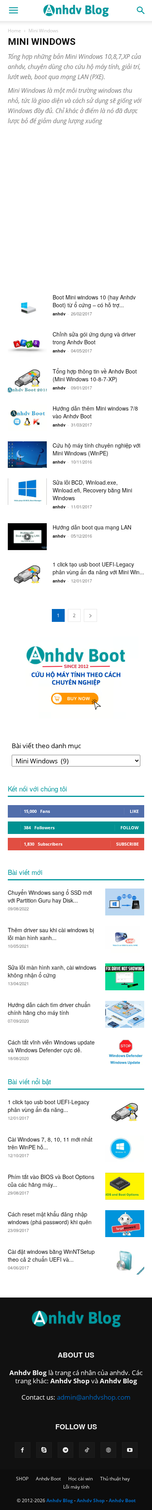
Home (14, 30)
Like (134, 811)
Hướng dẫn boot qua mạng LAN (92, 527)
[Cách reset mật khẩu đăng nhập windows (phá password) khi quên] (124, 1223)
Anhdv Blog (28, 1372)
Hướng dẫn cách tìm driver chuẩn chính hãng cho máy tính (49, 1008)
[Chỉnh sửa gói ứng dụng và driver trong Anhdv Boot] (27, 343)
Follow (129, 827)
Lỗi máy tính (76, 1486)
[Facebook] (22, 1450)
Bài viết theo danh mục (46, 746)
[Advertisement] (76, 213)
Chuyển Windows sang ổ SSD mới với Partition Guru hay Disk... (50, 896)
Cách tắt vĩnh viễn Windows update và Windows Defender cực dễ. (51, 1046)
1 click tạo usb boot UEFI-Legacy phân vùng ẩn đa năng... (48, 1105)
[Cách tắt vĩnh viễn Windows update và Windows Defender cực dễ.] (124, 1051)
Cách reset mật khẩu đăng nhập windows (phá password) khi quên (50, 1218)
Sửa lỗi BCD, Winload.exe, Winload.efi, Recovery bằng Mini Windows (92, 490)
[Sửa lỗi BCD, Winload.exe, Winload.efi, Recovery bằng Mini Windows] (27, 491)
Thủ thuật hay (115, 1478)
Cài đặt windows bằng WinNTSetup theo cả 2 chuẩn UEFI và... (51, 1255)
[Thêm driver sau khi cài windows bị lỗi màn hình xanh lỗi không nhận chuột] (124, 939)
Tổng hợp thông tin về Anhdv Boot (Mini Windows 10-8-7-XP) (95, 375)
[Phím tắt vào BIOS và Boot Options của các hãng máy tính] (124, 1186)
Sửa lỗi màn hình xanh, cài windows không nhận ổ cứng (52, 971)
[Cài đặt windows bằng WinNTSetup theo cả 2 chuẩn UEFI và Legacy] (124, 1261)
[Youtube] (130, 1450)
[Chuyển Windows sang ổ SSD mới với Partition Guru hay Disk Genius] (124, 902)
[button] (141, 10)
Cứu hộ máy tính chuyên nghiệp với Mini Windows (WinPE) (96, 449)
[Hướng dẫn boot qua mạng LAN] (27, 536)
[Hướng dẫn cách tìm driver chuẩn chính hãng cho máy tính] (124, 1014)
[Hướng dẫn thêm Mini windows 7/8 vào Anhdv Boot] (27, 417)
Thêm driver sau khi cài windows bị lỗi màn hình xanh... (51, 934)
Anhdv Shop (70, 1380)
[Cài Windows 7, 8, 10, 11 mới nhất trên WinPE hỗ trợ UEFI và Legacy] (124, 1148)
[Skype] (44, 1450)
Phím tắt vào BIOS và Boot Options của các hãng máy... (51, 1180)
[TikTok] (87, 1450)
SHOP (22, 1478)
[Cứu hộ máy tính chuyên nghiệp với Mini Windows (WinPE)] (27, 454)
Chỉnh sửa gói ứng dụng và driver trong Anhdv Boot (94, 338)
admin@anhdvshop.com (94, 1397)
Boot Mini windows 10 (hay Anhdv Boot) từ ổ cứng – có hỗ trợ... (94, 301)
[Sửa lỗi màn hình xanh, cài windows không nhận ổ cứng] (124, 976)
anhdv (59, 314)
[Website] (108, 1450)
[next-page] (90, 615)
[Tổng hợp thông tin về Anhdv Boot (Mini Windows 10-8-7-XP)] (27, 380)
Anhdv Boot (48, 1478)
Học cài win (80, 1478)
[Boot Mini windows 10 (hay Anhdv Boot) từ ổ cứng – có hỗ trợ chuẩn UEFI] (27, 306)
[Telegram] (65, 1450)
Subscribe (127, 844)
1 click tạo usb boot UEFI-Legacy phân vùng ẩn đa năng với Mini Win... (98, 568)
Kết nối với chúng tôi (37, 788)
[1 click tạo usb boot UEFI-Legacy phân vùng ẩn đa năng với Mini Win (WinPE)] (27, 573)
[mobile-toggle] (13, 10)
